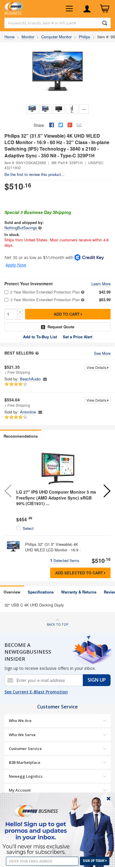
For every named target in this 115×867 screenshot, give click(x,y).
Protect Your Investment (28, 283)
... (84, 108)
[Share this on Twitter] (60, 125)
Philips (84, 36)
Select (28, 528)
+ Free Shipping (17, 369)
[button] (107, 490)
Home (9, 36)
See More (102, 353)
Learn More (101, 283)
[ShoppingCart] (105, 9)
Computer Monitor (56, 36)
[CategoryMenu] (69, 9)
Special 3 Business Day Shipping (37, 212)
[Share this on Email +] (79, 125)
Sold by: (11, 379)
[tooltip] (40, 227)
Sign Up (97, 680)
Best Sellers (19, 353)
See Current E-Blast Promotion (36, 692)
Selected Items (64, 560)
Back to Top (57, 624)
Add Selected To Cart (79, 573)
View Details (96, 367)
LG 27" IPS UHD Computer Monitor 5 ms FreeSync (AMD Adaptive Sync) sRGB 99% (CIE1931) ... (56, 497)
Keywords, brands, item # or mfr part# (42, 23)
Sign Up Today (94, 860)
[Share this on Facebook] (51, 125)
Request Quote (60, 326)
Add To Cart (67, 314)
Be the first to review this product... (34, 174)
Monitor (28, 36)
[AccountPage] (87, 9)
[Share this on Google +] (70, 125)
